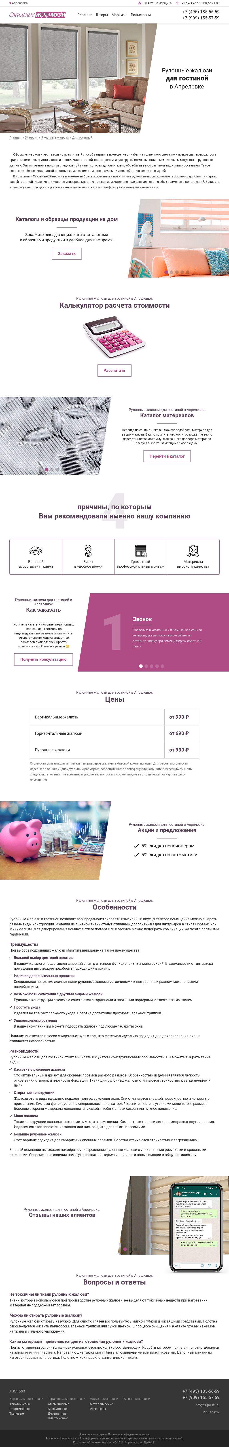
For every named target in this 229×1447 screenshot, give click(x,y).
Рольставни (141, 15)
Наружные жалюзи (104, 1399)
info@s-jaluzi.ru (207, 1405)
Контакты (211, 1412)
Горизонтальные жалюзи (66, 1399)
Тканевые (16, 1413)
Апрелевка (19, 3)
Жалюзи (85, 15)
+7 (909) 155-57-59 (201, 18)
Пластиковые (19, 1409)
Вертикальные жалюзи (26, 1399)
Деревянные (57, 1413)
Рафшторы (98, 1409)
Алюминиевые (20, 1404)
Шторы (102, 15)
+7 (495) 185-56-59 (201, 11)
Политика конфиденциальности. (129, 1434)
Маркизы (119, 15)
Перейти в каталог (167, 456)
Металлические (101, 1404)
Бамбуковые (57, 1409)
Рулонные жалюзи (136, 1399)
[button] (166, 272)
